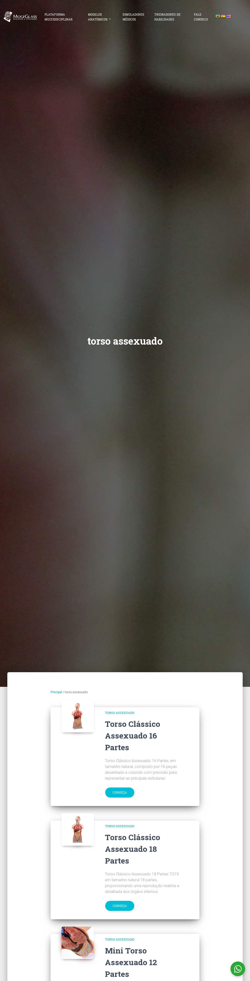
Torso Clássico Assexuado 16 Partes (132, 735)
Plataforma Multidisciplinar (58, 16)
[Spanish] (223, 16)
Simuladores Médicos (133, 16)
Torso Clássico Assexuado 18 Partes (132, 849)
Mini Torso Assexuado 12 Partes (131, 962)
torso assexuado (119, 713)
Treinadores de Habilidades (167, 16)
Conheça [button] (120, 792)
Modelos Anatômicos (98, 16)
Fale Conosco (201, 16)
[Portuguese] (217, 16)
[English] (228, 16)
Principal (56, 692)
